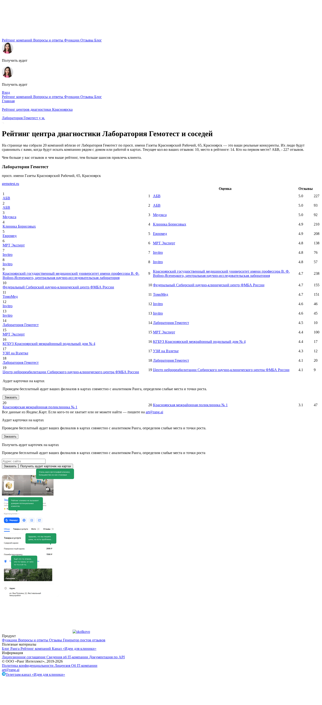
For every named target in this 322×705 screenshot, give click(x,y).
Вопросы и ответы (48, 40)
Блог (98, 40)
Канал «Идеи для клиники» (74, 649)
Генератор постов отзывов (84, 640)
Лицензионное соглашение (24, 657)
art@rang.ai (10, 670)
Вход (6, 92)
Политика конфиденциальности (28, 666)
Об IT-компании (84, 666)
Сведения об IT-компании (67, 657)
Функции (72, 40)
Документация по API (107, 657)
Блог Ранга (11, 649)
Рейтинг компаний (17, 40)
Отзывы (87, 40)
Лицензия (62, 666)
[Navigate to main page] (37, 36)
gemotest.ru (10, 184)
